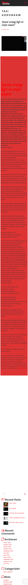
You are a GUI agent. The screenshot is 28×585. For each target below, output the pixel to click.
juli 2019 (6, 553)
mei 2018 (6, 563)
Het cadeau (12, 508)
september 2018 (8, 559)
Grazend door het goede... (17, 513)
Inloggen (6, 580)
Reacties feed (8, 584)
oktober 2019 (8, 549)
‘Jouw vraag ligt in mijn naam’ (12, 23)
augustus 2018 (8, 561)
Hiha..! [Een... (13, 503)
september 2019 (8, 551)
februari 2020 (8, 544)
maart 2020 (7, 542)
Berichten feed (8, 582)
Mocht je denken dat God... (17, 518)
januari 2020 (7, 547)
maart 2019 (7, 557)
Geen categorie (8, 572)
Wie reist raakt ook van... (16, 522)
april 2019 (7, 555)
